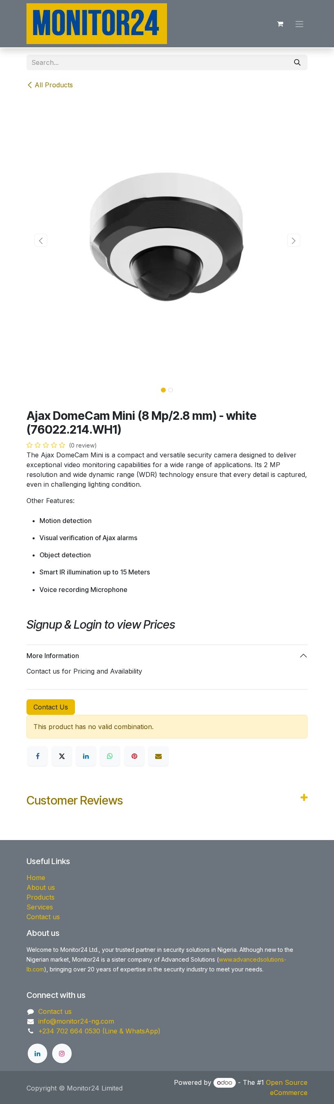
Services (39, 907)
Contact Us (50, 707)
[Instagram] (62, 1053)
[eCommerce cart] (280, 24)
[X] (62, 756)
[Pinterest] (134, 756)
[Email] (158, 756)
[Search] (297, 62)
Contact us (43, 917)
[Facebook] (37, 756)
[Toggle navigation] (299, 23)
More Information (52, 656)
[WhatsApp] (110, 756)
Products (40, 897)
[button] (40, 240)
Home (35, 877)
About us (40, 887)
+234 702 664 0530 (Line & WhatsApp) (99, 1031)
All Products (54, 85)
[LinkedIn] (86, 756)
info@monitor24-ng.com (76, 1021)
